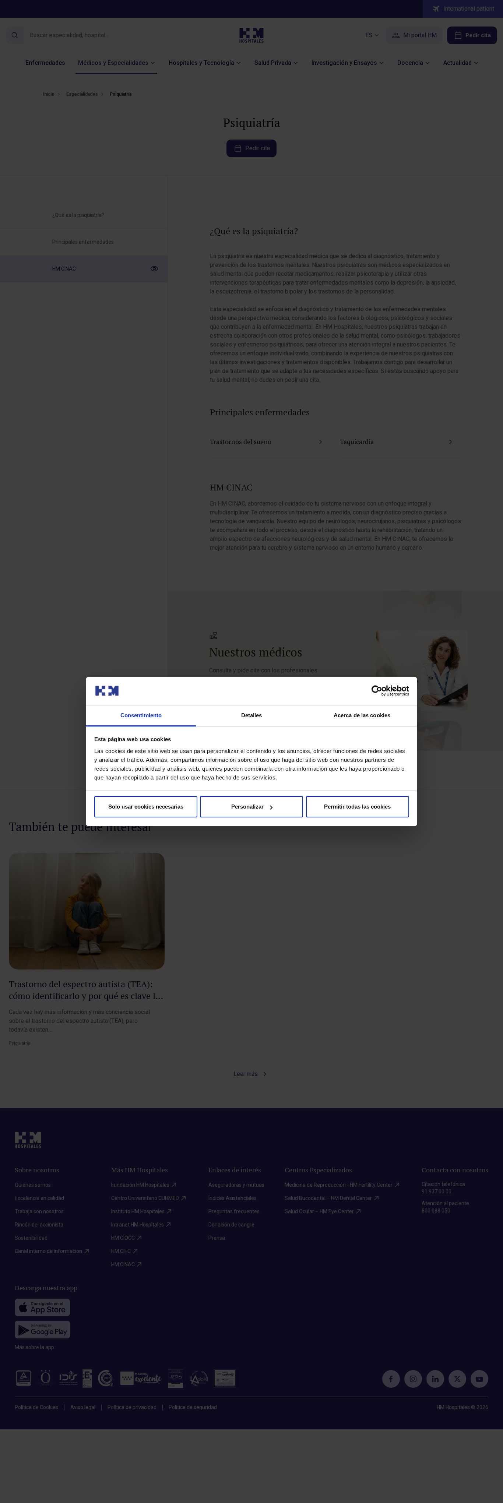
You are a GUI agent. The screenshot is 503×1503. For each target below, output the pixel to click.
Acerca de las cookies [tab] (362, 715)
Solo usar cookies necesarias (145, 806)
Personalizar (247, 806)
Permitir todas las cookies (357, 806)
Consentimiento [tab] (141, 715)
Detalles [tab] (251, 715)
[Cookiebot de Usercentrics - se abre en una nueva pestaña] (377, 690)
